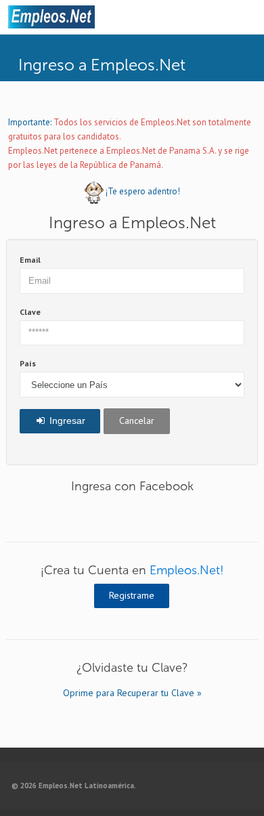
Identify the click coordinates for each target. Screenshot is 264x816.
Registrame (131, 595)
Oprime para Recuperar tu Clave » (132, 693)
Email (30, 260)
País (28, 363)
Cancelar (136, 420)
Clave (30, 312)
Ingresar (66, 420)
